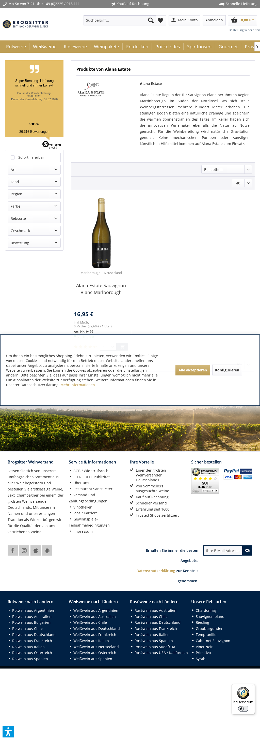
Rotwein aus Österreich (31, 652)
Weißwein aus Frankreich (94, 634)
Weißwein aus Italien (90, 640)
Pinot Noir (204, 646)
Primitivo (203, 652)
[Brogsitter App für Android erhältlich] (47, 550)
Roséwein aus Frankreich (155, 628)
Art (13, 169)
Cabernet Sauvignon (212, 640)
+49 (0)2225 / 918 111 (62, 3)
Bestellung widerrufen (244, 30)
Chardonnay (206, 610)
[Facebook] (13, 550)
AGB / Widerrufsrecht (91, 470)
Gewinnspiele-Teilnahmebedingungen (89, 522)
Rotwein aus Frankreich (31, 640)
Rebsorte (18, 218)
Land (15, 181)
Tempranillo (205, 634)
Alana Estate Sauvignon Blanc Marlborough (101, 288)
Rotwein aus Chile (27, 628)
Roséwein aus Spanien (153, 640)
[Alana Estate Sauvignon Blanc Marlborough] (101, 233)
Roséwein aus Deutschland (157, 622)
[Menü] (252, 687)
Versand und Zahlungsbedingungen (88, 497)
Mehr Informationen (77, 384)
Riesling (202, 622)
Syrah (200, 658)
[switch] (243, 709)
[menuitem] (120, 20)
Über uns (80, 482)
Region (16, 194)
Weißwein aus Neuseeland (95, 646)
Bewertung (20, 242)
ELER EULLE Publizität (91, 476)
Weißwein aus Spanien (92, 658)
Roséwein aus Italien (152, 634)
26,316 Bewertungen (34, 132)
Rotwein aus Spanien (29, 658)
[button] (8, 731)
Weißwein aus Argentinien (95, 610)
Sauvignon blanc (209, 616)
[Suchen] (150, 20)
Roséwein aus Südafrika (154, 646)
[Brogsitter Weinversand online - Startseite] (25, 24)
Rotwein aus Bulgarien (31, 622)
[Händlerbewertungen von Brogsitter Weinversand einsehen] (205, 481)
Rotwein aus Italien (28, 646)
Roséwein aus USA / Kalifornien (161, 652)
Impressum (82, 531)
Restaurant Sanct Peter (92, 488)
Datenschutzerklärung (156, 570)
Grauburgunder (209, 628)
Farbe (15, 206)
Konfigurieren (227, 370)
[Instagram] (24, 550)
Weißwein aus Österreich (94, 652)
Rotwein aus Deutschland (33, 634)
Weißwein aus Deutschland (96, 628)
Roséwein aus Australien (155, 610)
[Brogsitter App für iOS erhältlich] (35, 550)
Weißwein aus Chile (89, 622)
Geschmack (20, 230)
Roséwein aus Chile (151, 616)
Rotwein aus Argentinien (32, 610)
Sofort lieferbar (31, 157)
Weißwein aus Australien (94, 616)
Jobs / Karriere (85, 513)
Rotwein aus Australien (31, 616)
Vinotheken (82, 507)
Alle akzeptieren (192, 370)
